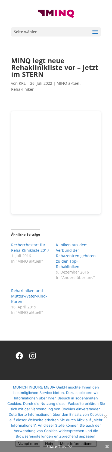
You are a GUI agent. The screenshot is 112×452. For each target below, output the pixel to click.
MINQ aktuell (68, 83)
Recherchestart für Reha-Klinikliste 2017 (30, 247)
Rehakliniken (23, 89)
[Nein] (105, 416)
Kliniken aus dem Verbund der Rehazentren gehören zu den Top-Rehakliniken (76, 255)
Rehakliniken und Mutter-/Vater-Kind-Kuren (29, 296)
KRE (22, 83)
